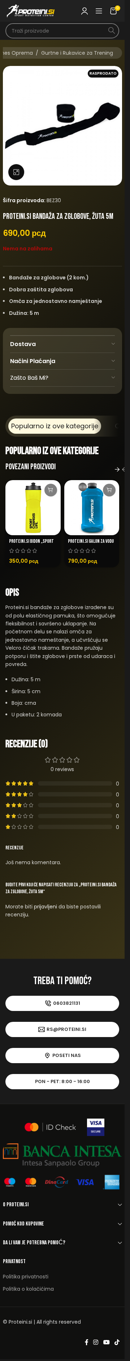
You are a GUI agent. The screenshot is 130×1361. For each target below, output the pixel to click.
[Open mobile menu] (99, 11)
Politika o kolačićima (28, 1289)
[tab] (54, 426)
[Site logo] (30, 10)
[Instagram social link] (96, 1342)
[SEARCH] (111, 30)
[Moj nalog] (84, 11)
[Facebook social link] (86, 1342)
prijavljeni (45, 906)
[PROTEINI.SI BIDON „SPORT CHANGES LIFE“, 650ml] (33, 508)
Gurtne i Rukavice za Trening (77, 53)
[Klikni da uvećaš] (16, 172)
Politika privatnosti (25, 1276)
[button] (50, 490)
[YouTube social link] (106, 1342)
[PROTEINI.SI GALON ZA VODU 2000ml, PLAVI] (92, 508)
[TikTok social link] (117, 1342)
